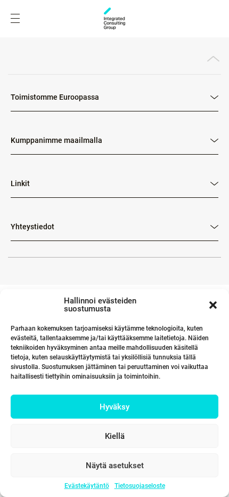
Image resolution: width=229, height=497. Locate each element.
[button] (213, 305)
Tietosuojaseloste (139, 486)
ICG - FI (114, 18)
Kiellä (115, 436)
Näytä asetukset (115, 465)
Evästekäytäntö (86, 486)
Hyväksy (114, 407)
